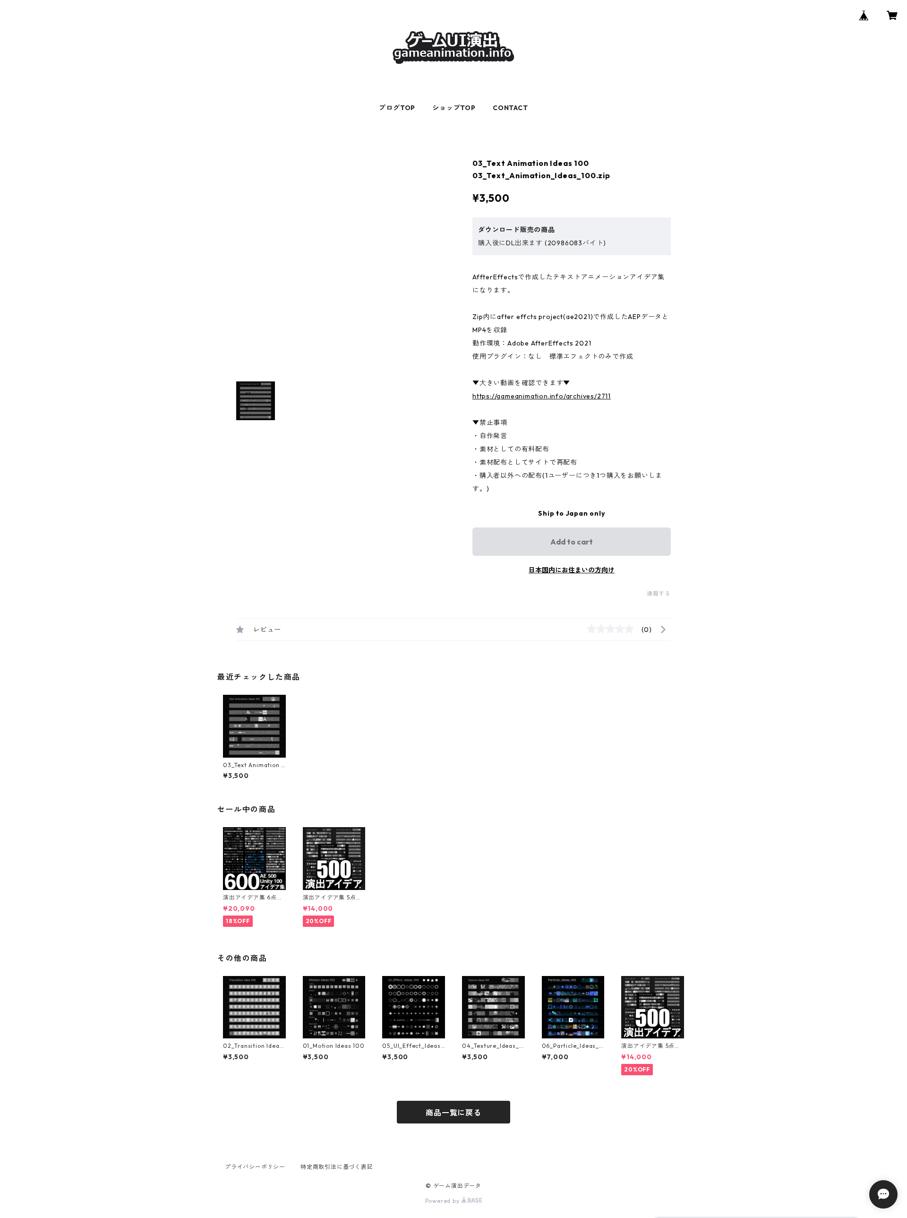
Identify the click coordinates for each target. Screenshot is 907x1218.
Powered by (443, 1200)
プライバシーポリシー (255, 1166)
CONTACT (510, 108)
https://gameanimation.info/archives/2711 (541, 396)
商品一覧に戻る (453, 1112)
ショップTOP (454, 108)
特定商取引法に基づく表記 (336, 1166)
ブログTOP (397, 108)
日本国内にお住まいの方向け (572, 570)
